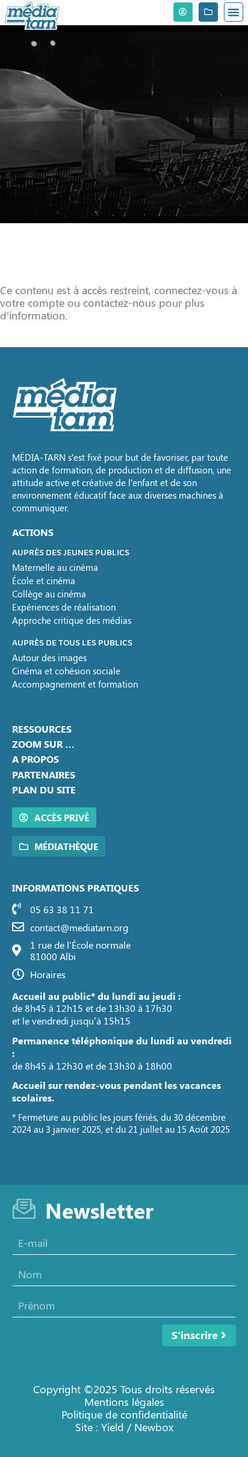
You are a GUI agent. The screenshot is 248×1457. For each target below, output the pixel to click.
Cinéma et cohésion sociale (66, 670)
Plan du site (44, 789)
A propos (35, 759)
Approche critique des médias (71, 620)
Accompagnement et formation (75, 684)
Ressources (42, 729)
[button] (233, 12)
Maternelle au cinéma (55, 567)
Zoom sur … (43, 744)
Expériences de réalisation (64, 607)
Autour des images (49, 657)
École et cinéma (43, 580)
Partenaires (43, 774)
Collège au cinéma (49, 593)
